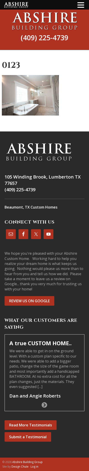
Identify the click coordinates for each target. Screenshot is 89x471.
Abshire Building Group (44, 21)
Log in (34, 466)
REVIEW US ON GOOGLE (29, 300)
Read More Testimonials (30, 425)
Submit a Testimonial (28, 436)
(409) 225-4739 (44, 37)
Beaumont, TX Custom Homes (31, 207)
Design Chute (20, 466)
